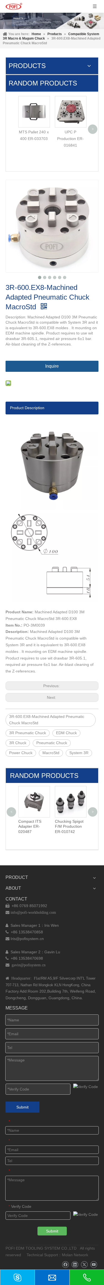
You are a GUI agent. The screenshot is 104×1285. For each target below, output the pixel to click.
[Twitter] (84, 1264)
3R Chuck (17, 743)
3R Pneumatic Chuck (27, 733)
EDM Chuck (66, 733)
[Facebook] (65, 1264)
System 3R (78, 753)
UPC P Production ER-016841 (70, 138)
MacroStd (50, 753)
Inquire (52, 366)
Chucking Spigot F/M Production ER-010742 (38, 826)
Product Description (27, 408)
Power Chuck (20, 753)
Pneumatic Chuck (51, 743)
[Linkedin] (74, 1264)
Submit (22, 1107)
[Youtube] (93, 1264)
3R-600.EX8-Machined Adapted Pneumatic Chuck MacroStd (46, 719)
